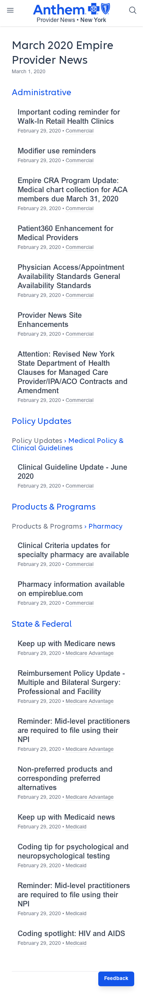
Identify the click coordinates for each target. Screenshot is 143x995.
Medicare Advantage (90, 653)
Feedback (116, 978)
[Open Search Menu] (132, 10)
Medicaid (76, 827)
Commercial (80, 131)
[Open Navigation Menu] (10, 10)
